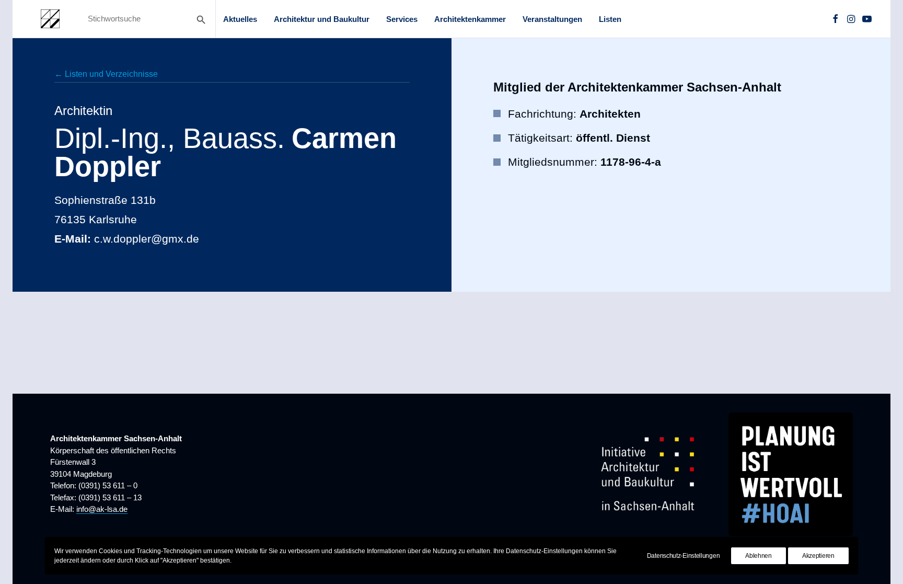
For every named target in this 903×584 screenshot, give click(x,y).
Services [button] (402, 19)
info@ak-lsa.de (102, 509)
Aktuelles (240, 19)
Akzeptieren (818, 555)
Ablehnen (758, 555)
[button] (835, 19)
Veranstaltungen (552, 19)
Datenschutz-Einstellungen (683, 555)
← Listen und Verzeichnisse (106, 74)
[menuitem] (240, 19)
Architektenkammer (470, 19)
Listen (610, 19)
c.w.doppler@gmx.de (146, 239)
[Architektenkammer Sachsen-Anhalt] (50, 18)
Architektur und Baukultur (321, 19)
